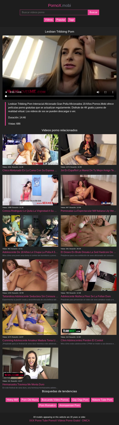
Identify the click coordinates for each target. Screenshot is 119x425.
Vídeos (49, 19)
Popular (60, 19)
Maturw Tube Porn (102, 399)
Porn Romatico (47, 405)
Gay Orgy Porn (80, 399)
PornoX (59, 5)
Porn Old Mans (30, 399)
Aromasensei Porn (69, 405)
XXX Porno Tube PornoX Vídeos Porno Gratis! (54, 420)
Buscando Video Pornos (55, 399)
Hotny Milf (12, 399)
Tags (71, 19)
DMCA (86, 420)
